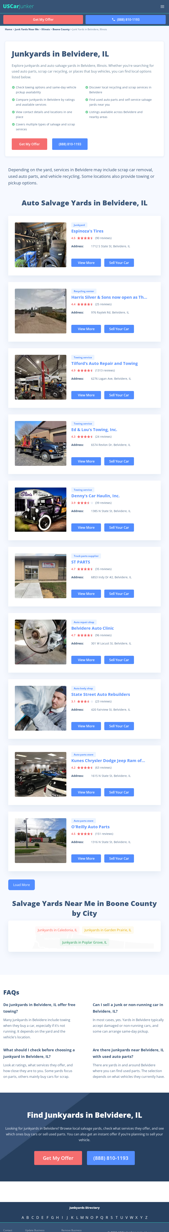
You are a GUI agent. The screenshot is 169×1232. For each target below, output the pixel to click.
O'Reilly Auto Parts (90, 826)
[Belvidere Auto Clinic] (40, 642)
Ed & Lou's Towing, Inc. (94, 429)
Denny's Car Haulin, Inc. (95, 496)
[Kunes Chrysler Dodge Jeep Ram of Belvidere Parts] (40, 774)
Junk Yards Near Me (27, 29)
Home (8, 29)
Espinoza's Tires (87, 231)
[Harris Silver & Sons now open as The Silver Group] (40, 311)
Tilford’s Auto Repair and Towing (104, 363)
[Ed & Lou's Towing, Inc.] (40, 443)
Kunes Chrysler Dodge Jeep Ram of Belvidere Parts (106, 761)
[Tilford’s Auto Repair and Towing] (40, 377)
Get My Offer (29, 144)
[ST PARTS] (40, 575)
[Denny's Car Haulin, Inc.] (40, 509)
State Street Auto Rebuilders (100, 694)
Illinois (45, 29)
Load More (21, 885)
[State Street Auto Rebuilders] (40, 708)
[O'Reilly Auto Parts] (40, 840)
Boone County (61, 29)
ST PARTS (80, 562)
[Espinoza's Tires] (40, 244)
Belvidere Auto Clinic (92, 628)
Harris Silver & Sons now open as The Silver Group (108, 297)
